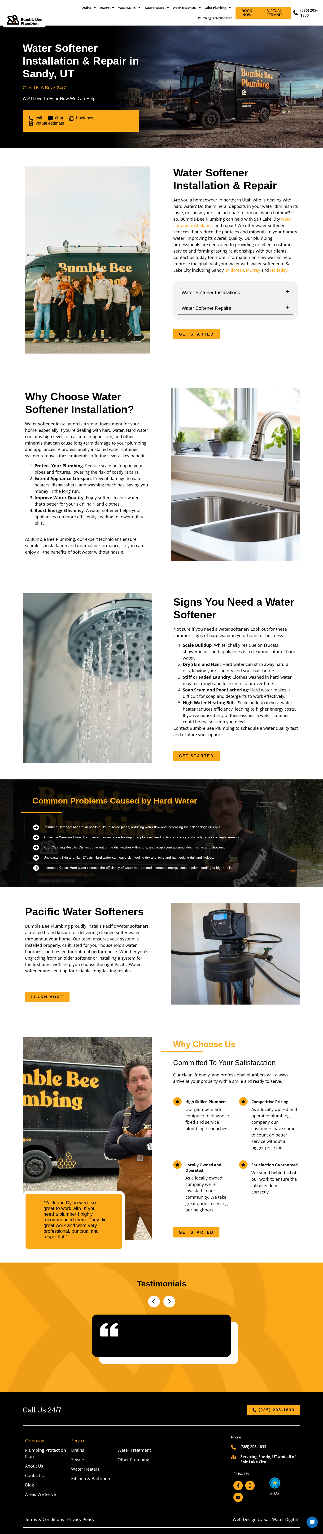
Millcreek (235, 270)
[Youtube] (238, 1497)
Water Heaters (154, 7)
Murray (253, 270)
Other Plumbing (215, 7)
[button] (235, 292)
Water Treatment (184, 7)
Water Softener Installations (211, 292)
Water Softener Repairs (206, 308)
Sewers (104, 7)
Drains (86, 7)
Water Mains (126, 7)
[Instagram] (250, 1485)
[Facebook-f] (238, 1485)
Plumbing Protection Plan (215, 18)
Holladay (279, 270)
